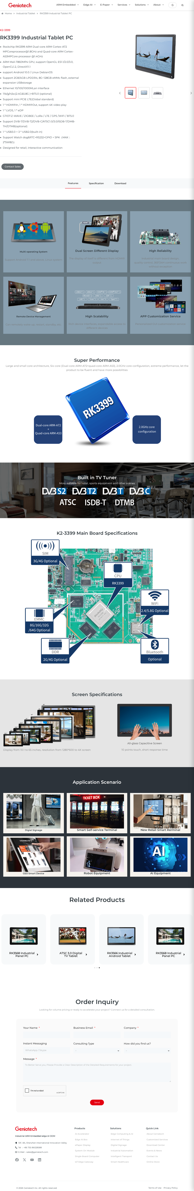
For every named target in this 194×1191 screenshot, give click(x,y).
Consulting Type (83, 1043)
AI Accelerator (82, 1134)
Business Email (83, 1027)
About (157, 4)
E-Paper (105, 4)
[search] (182, 5)
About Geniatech (155, 1134)
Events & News (154, 1150)
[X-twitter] (24, 1160)
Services (123, 4)
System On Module (85, 1150)
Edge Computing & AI (122, 1134)
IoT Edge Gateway (84, 1162)
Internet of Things (120, 1139)
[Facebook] (17, 1160)
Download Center (156, 1145)
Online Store (153, 1162)
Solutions (140, 4)
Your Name (30, 1027)
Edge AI (88, 4)
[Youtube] (32, 1160)
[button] (120, 93)
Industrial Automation (122, 1150)
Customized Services (157, 1139)
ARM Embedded (66, 4)
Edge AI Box (81, 1139)
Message (29, 1059)
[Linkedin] (39, 1160)
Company (130, 1027)
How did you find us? (137, 1043)
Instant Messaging (35, 1043)
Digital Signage (119, 1145)
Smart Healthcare (120, 1162)
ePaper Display (82, 1145)
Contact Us (152, 1156)
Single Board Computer (87, 1156)
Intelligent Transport (121, 1156)
